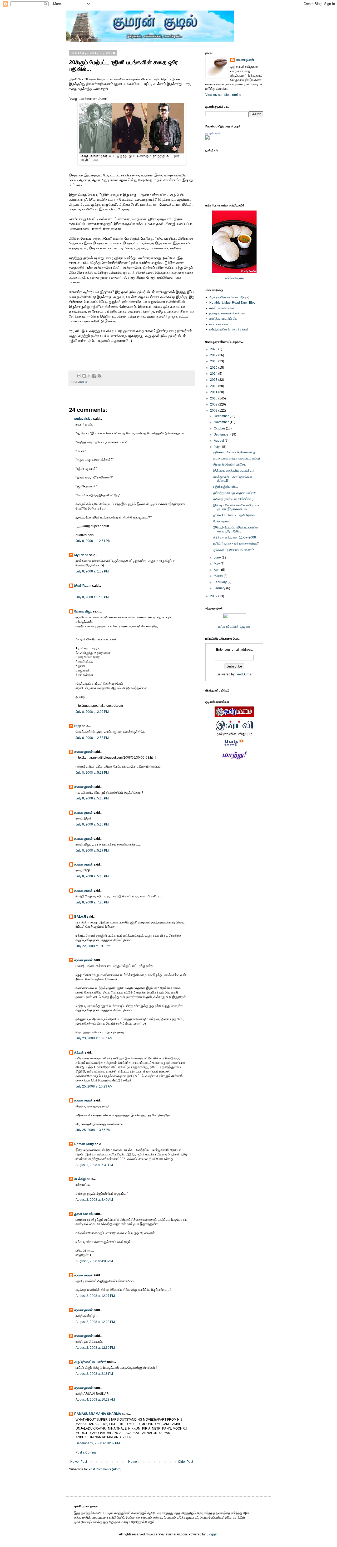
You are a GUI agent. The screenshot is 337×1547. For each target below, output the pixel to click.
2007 (214, 596)
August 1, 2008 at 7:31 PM (94, 1165)
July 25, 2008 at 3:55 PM (93, 1130)
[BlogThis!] (84, 375)
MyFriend (81, 555)
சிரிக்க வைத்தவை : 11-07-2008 (234, 537)
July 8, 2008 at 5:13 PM (92, 772)
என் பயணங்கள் (219, 324)
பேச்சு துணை (221, 521)
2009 (214, 404)
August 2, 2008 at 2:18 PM (94, 1374)
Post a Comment (87, 1452)
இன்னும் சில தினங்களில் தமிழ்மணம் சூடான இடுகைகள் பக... (237, 507)
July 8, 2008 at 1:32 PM (92, 571)
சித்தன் (79, 1052)
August (219, 440)
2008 (214, 410)
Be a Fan (196, 346)
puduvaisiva (83, 419)
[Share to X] (89, 375)
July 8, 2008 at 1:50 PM (92, 597)
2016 (214, 361)
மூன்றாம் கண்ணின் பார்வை (227, 313)
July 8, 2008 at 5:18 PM (92, 876)
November (222, 422)
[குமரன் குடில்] (207, 138)
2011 (214, 392)
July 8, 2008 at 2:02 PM (92, 712)
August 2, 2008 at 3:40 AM (94, 1200)
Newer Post (78, 1462)
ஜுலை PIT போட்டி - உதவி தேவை (234, 515)
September (222, 434)
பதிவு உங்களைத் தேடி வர (234, 627)
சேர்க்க (239, 278)
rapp (77, 726)
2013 (214, 380)
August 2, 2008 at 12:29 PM (95, 1322)
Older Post (185, 1462)
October (220, 428)
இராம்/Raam (82, 585)
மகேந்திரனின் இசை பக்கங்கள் (229, 329)
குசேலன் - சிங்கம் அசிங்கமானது (234, 452)
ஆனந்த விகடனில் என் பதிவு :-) (229, 297)
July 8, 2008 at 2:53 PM (92, 738)
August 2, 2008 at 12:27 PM (95, 1296)
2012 (214, 386)
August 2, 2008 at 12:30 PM (95, 1348)
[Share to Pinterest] (99, 375)
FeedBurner (243, 674)
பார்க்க (229, 278)
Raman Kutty (84, 1144)
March (219, 576)
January (220, 588)
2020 (214, 349)
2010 (214, 398)
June (218, 557)
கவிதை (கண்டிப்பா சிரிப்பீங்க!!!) (233, 499)
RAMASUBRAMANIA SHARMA (97, 1414)
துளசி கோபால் (83, 1214)
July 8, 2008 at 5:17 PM (92, 850)
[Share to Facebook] (94, 375)
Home (132, 1462)
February (220, 582)
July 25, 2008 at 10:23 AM (94, 1086)
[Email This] (79, 375)
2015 (214, 367)
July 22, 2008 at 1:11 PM (93, 946)
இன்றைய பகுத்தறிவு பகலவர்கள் (233, 470)
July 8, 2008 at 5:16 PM (92, 824)
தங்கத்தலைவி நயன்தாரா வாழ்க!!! (234, 493)
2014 (214, 373)
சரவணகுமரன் (83, 752)
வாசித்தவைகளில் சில (223, 318)
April (217, 570)
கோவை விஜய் (83, 611)
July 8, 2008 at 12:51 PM (93, 541)
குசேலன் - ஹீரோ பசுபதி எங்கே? (233, 550)
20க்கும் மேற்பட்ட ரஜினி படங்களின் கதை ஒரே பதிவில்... (235, 529)
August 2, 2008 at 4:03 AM (94, 1261)
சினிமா (82, 381)
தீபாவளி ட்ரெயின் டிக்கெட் (229, 464)
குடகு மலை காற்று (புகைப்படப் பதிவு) (236, 458)
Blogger (211, 1534)
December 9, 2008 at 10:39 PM (98, 1443)
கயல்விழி (80, 1179)
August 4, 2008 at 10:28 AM (95, 1399)
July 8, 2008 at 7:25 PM (92, 902)
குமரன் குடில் (213, 133)
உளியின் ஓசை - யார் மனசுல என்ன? (236, 543)
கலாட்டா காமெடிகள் (222, 308)
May (217, 564)
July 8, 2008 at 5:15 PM (92, 798)
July (217, 447)
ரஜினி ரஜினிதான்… (225, 486)
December (222, 416)
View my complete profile (223, 95)
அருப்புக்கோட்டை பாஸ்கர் (90, 1362)
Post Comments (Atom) (104, 1469)
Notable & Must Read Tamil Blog (232, 302)
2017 (214, 355)
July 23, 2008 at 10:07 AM (94, 1038)
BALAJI (80, 916)
